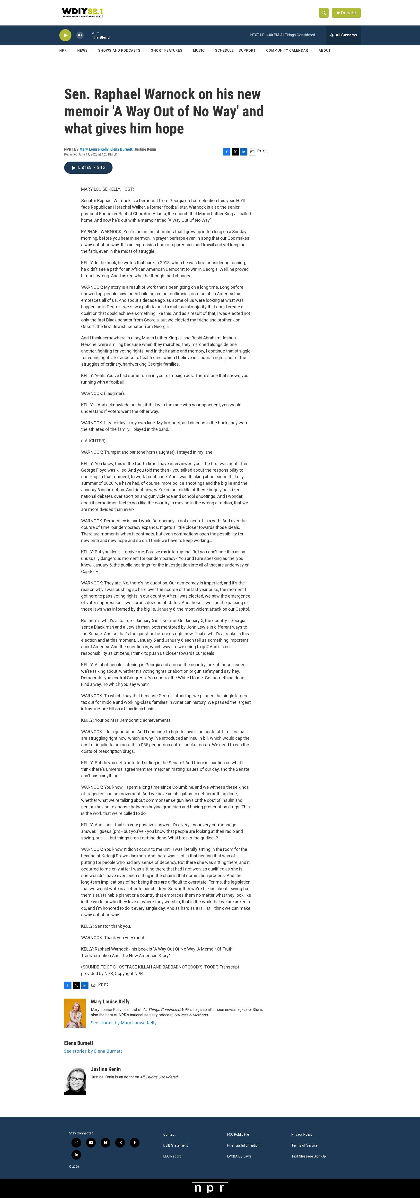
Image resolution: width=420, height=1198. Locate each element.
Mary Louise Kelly (93, 149)
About (325, 50)
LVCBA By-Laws (239, 1156)
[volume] (80, 35)
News (82, 50)
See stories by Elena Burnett (93, 1051)
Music (199, 50)
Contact (169, 1134)
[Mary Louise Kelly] (75, 1013)
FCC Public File (238, 1134)
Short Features (167, 50)
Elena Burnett (121, 149)
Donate (348, 12)
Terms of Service (304, 1145)
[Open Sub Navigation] (70, 50)
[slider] (87, 35)
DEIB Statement (175, 1145)
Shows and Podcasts (119, 50)
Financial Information (243, 1145)
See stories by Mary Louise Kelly (124, 1023)
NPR (63, 50)
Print (262, 151)
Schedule (224, 50)
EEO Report (172, 1156)
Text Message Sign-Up (308, 1156)
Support (247, 50)
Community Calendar (287, 50)
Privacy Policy (301, 1134)
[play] (65, 35)
